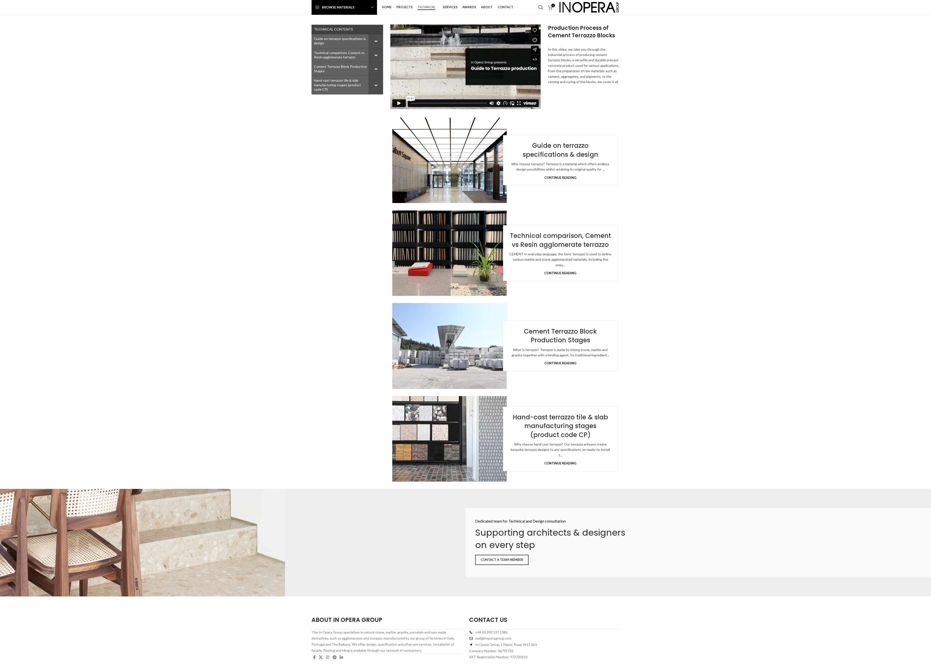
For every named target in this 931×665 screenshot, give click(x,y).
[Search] (541, 7)
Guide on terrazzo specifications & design (560, 150)
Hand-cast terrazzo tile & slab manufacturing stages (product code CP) (560, 426)
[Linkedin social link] (341, 657)
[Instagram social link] (327, 657)
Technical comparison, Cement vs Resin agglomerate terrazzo (560, 240)
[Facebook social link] (314, 657)
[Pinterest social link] (334, 657)
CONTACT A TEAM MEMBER (502, 560)
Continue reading (560, 178)
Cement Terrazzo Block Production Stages (560, 335)
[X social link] (320, 657)
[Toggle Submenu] (376, 41)
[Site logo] (589, 7)
